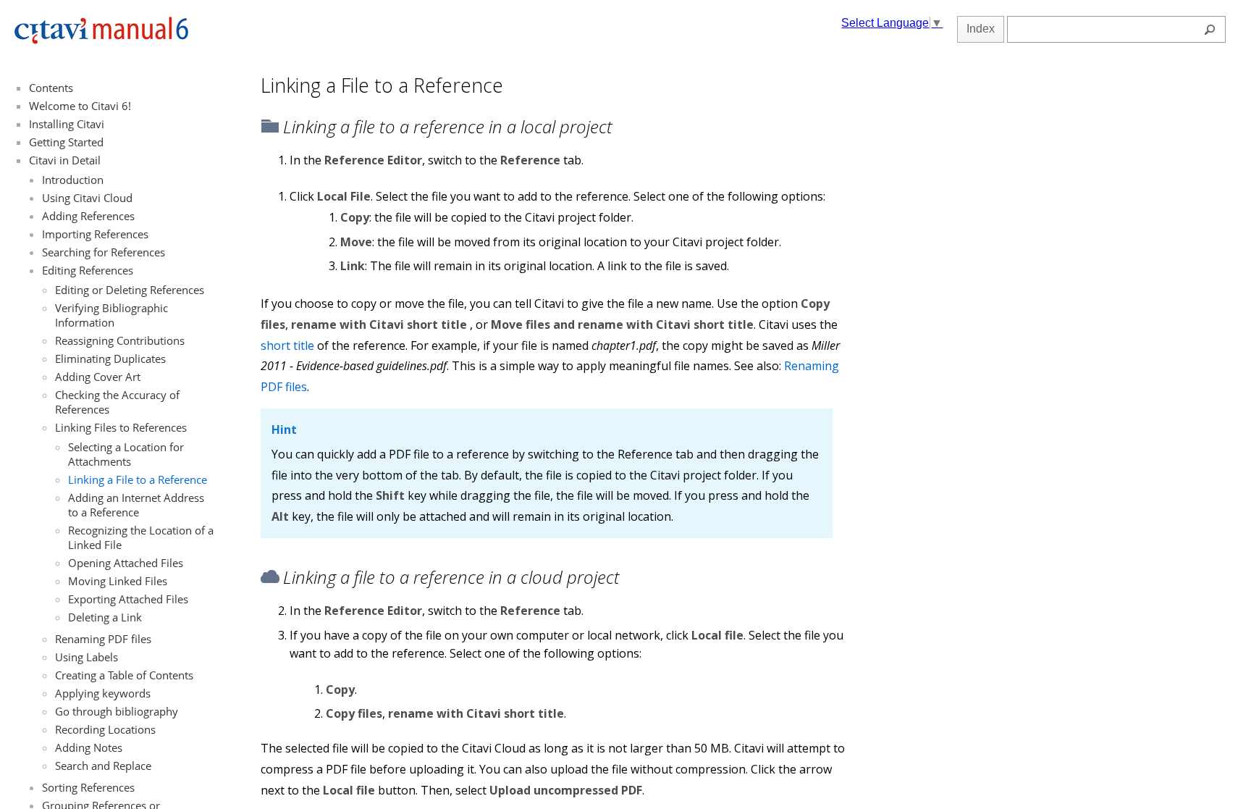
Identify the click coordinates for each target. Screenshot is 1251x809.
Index (980, 28)
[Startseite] (101, 41)
